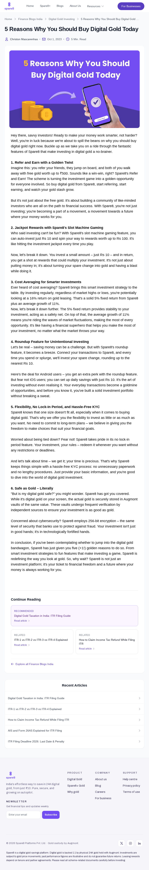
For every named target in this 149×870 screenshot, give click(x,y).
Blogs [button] (60, 5)
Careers (100, 791)
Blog (98, 785)
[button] (9, 6)
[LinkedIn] (139, 843)
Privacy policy (131, 785)
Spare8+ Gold (76, 785)
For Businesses (130, 6)
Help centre (130, 779)
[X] (121, 843)
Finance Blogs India (30, 19)
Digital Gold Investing (62, 19)
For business (103, 798)
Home (8, 19)
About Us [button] (75, 5)
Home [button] (30, 5)
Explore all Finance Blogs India (34, 664)
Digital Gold (74, 779)
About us (101, 779)
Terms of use (131, 791)
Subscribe (51, 814)
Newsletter (16, 801)
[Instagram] (130, 843)
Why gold (73, 791)
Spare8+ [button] (45, 5)
